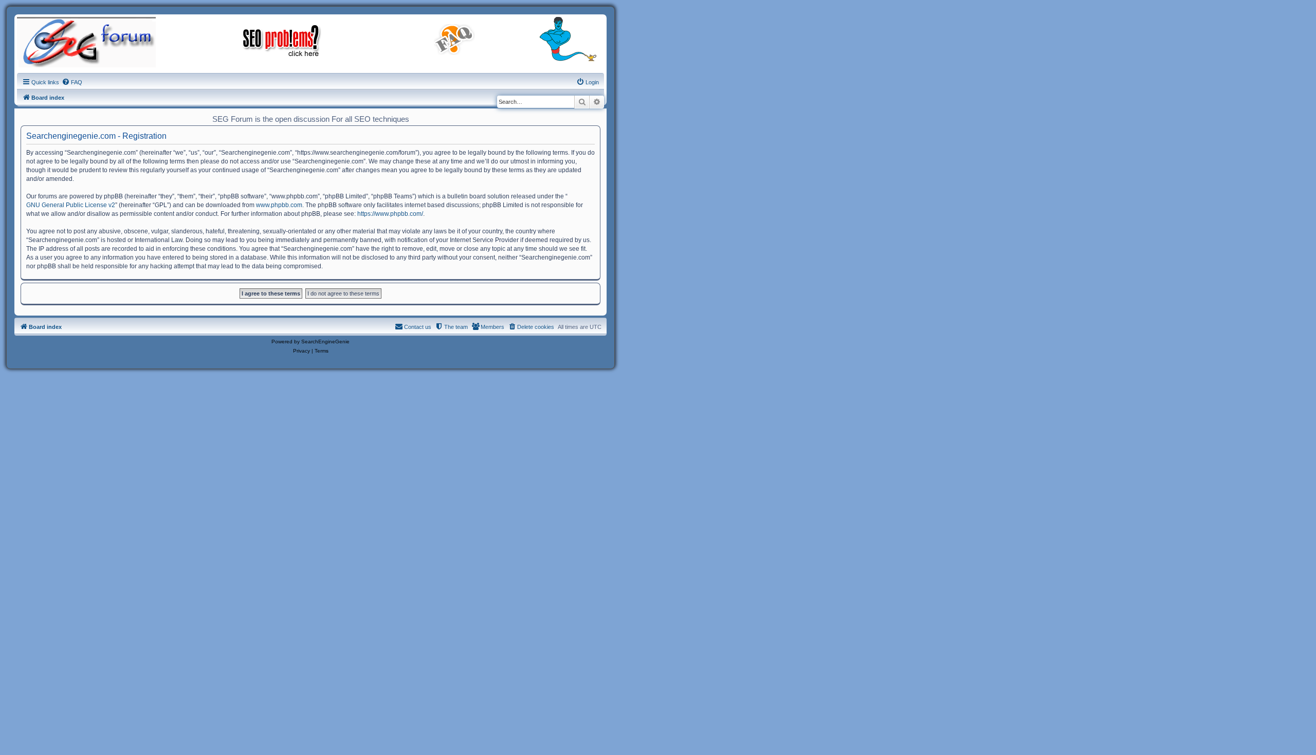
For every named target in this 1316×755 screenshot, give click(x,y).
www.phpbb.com (279, 205)
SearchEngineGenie (325, 341)
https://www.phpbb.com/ (390, 213)
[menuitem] (72, 82)
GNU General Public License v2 (70, 205)
